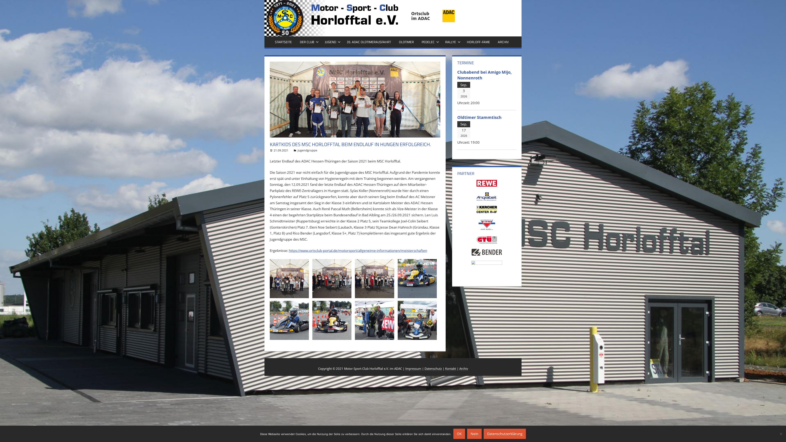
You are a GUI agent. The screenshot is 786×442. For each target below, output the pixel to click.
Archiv (503, 41)
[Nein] (781, 434)
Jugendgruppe (307, 150)
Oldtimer (406, 41)
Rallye (450, 41)
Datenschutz (433, 368)
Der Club (307, 41)
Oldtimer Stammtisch (479, 117)
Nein (474, 433)
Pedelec (428, 41)
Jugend (330, 41)
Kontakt (450, 368)
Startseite (283, 41)
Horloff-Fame (478, 41)
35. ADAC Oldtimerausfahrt (369, 41)
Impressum (413, 368)
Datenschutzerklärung (504, 433)
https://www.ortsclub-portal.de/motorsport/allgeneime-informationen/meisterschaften (358, 250)
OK (459, 433)
